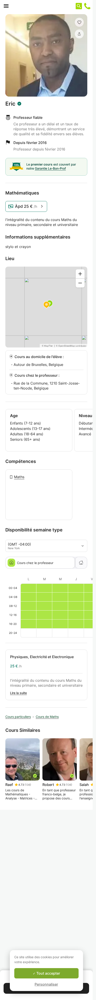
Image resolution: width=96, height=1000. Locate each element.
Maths (19, 477)
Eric (10, 104)
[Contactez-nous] (87, 6)
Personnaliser (46, 984)
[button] (79, 22)
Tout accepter (47, 973)
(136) (28, 784)
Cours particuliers (18, 717)
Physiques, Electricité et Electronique (42, 657)
